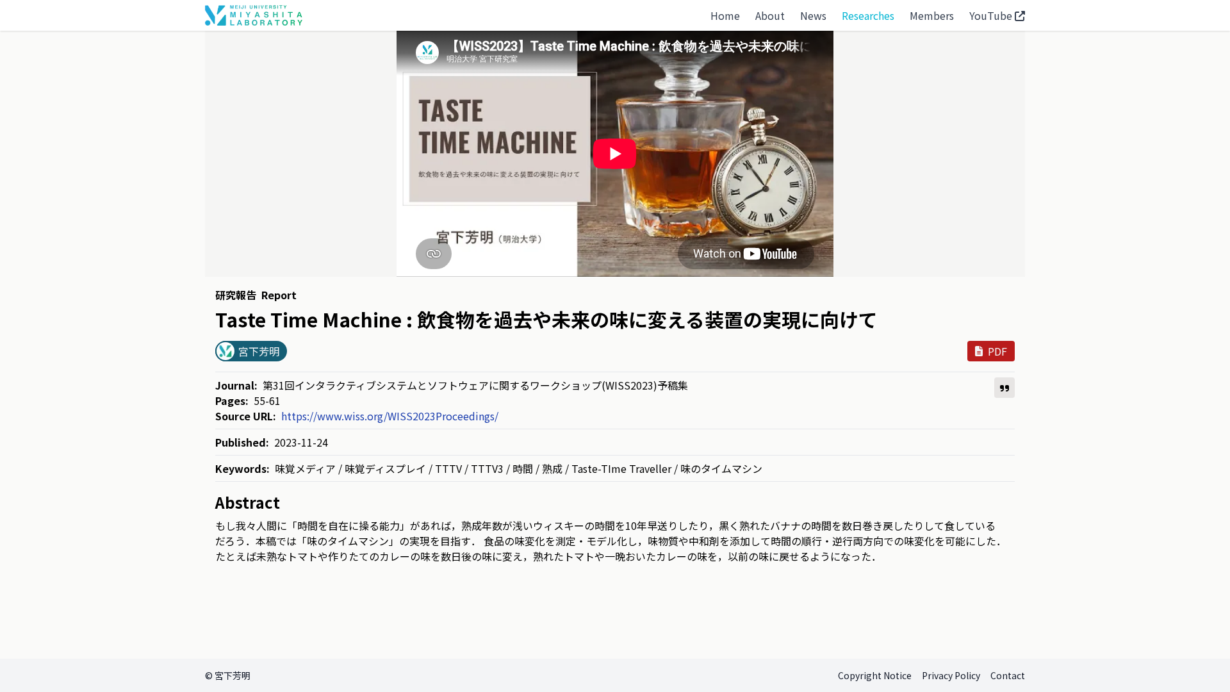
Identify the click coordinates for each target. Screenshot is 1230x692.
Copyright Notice (875, 675)
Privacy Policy (951, 675)
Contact (1007, 675)
